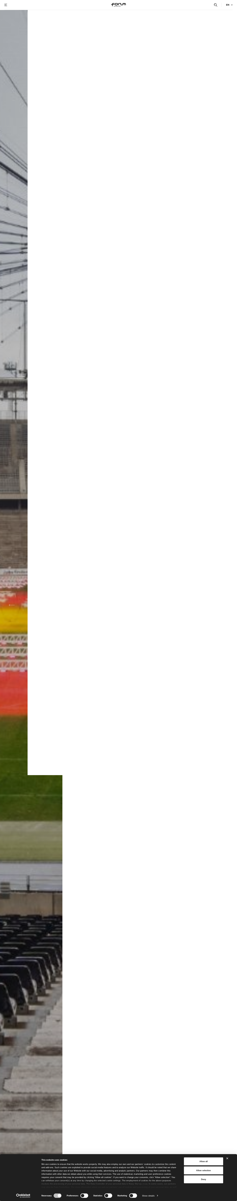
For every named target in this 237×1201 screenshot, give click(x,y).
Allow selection (203, 1170)
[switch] (84, 1195)
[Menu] (6, 5)
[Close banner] (227, 1158)
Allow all (203, 1161)
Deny (203, 1179)
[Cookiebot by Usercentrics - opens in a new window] (23, 1196)
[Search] (215, 5)
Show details (148, 1195)
